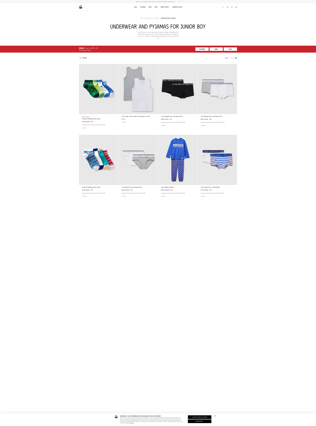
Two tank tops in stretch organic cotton (136, 116)
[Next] (179, 1)
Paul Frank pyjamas (167, 187)
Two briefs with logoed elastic (132, 187)
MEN (150, 7)
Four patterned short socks (91, 118)
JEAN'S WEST (165, 7)
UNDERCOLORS (177, 7)
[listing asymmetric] (231, 58)
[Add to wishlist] (82, 66)
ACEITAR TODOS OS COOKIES (199, 417)
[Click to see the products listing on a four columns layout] (233, 58)
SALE (135, 7)
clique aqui (131, 422)
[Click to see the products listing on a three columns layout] (236, 58)
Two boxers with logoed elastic (172, 116)
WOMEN (142, 7)
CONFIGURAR (198, 421)
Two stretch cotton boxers (210, 187)
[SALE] (158, 49)
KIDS (156, 7)
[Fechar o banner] (215, 415)
